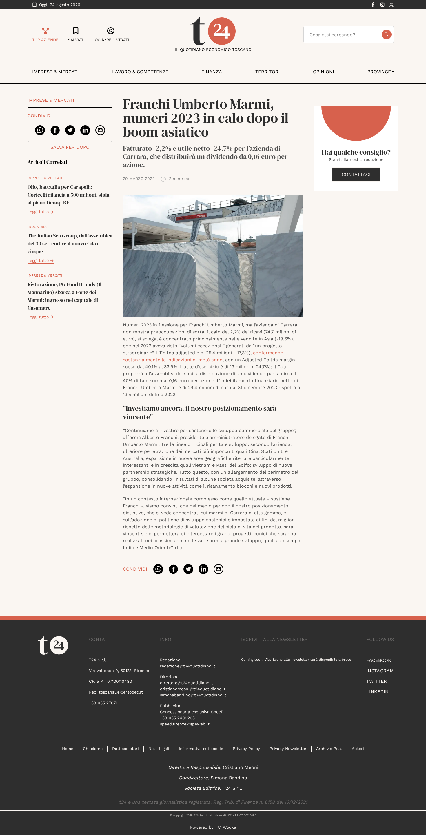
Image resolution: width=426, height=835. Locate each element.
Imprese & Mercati (55, 72)
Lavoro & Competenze (140, 72)
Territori (267, 72)
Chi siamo (93, 748)
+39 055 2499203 (177, 718)
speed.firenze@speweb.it (185, 724)
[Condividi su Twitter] (70, 130)
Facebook (378, 660)
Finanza (211, 72)
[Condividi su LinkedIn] (85, 130)
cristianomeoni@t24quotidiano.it (192, 689)
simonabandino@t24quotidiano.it (193, 695)
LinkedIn (377, 691)
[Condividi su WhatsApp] (40, 130)
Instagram (380, 671)
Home (67, 748)
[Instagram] (382, 4)
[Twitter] (391, 4)
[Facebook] (373, 4)
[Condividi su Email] (100, 130)
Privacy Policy (246, 748)
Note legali (158, 748)
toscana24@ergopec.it (121, 692)
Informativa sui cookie (201, 748)
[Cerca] (387, 34)
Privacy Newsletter (288, 748)
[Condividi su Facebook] (55, 130)
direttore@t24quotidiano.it (186, 682)
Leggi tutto (38, 211)
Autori (358, 748)
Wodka (229, 827)
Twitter (376, 681)
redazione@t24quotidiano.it (187, 666)
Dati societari (125, 748)
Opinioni (323, 72)
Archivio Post (329, 748)
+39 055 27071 (103, 702)
